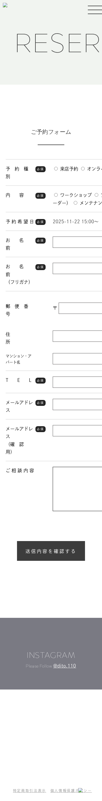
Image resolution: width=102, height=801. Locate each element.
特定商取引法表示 (29, 790)
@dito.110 (64, 666)
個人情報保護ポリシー (71, 790)
